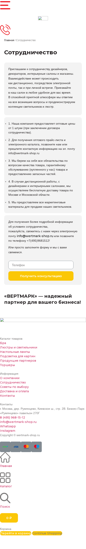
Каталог (6, 486)
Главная (9, 40)
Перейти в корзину (15, 533)
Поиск (5, 507)
